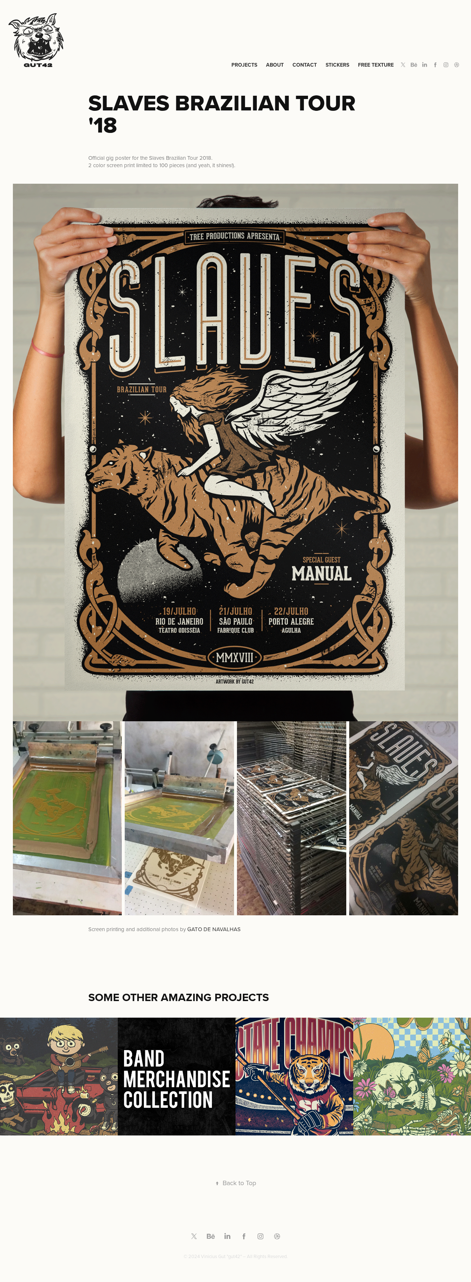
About (275, 64)
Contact (305, 64)
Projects (244, 64)
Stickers (337, 64)
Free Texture (376, 64)
